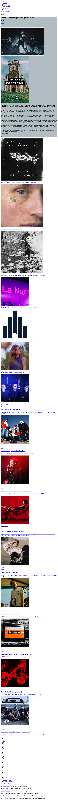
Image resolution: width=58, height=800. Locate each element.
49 (4, 744)
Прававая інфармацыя (8, 781)
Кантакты (5, 778)
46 (4, 741)
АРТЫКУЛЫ (6, 5)
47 (4, 742)
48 (4, 743)
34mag (2, 23)
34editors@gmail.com (5, 788)
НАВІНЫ (5, 4)
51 (4, 747)
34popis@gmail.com (8, 783)
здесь (16, 130)
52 (4, 748)
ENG (8, 11)
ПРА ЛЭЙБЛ (6, 6)
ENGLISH (5, 8)
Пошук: (2, 14)
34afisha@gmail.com (5, 786)
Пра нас (5, 777)
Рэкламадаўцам (7, 780)
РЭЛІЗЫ (5, 1)
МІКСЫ (5, 3)
